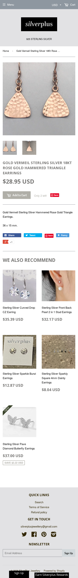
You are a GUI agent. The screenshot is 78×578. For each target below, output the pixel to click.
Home (6, 51)
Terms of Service (39, 507)
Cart (72, 4)
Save (56, 195)
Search (39, 502)
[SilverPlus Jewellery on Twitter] (24, 535)
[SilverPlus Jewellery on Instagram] (53, 535)
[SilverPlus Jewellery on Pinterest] (44, 535)
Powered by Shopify (54, 570)
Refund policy (39, 512)
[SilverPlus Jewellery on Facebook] (34, 535)
